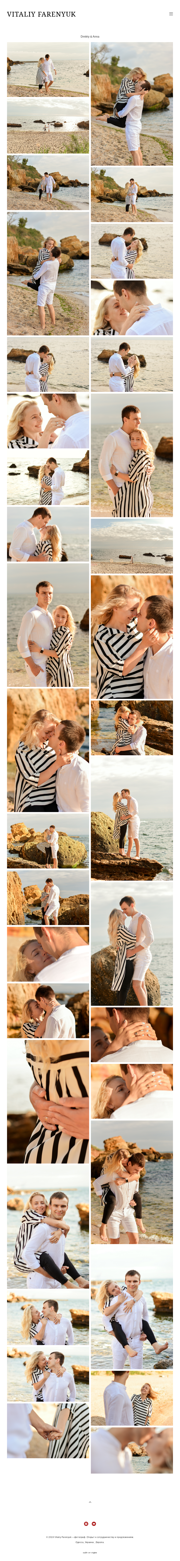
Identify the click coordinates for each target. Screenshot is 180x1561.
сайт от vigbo (90, 1553)
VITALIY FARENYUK (41, 14)
